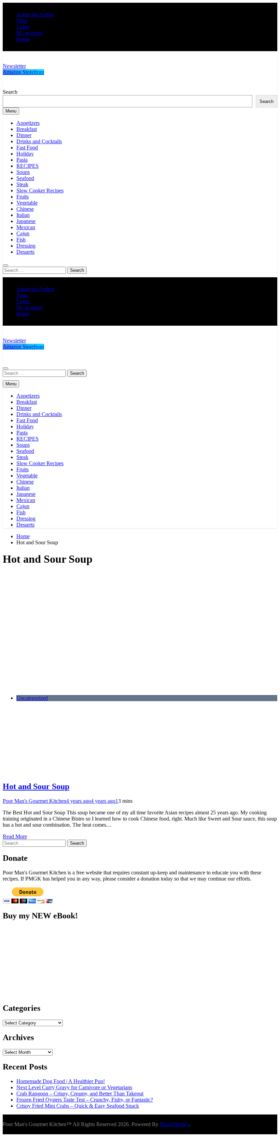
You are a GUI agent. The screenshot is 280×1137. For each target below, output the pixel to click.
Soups (23, 172)
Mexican (25, 227)
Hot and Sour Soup (36, 786)
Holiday (25, 154)
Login (22, 27)
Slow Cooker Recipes (40, 190)
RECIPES (27, 166)
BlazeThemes (174, 1124)
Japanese (26, 221)
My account (29, 33)
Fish (21, 239)
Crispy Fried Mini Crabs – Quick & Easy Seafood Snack (77, 1106)
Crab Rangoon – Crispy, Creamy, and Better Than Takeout (79, 1093)
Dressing (26, 246)
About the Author (35, 14)
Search (10, 92)
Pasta (22, 160)
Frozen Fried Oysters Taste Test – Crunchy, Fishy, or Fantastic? (84, 1100)
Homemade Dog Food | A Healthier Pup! (60, 1081)
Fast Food (27, 147)
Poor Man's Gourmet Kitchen (34, 801)
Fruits (22, 197)
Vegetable (27, 203)
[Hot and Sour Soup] (105, 686)
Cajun (22, 233)
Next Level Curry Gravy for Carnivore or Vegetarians (74, 1087)
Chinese (25, 209)
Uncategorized (32, 698)
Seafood (25, 178)
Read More (15, 836)
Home (23, 39)
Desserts (25, 252)
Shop (22, 21)
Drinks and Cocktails (39, 141)
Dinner (23, 135)
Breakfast (26, 129)
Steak (22, 184)
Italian (23, 215)
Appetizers (28, 123)
